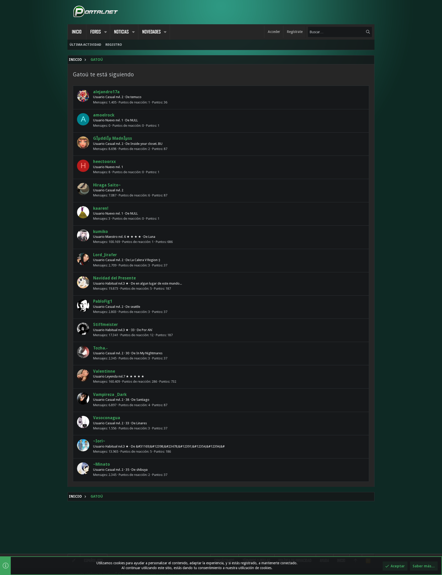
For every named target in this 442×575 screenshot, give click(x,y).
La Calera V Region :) (145, 260)
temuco (135, 97)
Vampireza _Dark (110, 394)
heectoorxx (104, 161)
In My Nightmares (149, 353)
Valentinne (104, 371)
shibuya (142, 470)
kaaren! (100, 208)
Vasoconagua (106, 417)
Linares (141, 423)
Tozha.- (100, 348)
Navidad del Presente (114, 278)
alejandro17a (106, 91)
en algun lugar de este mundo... (159, 283)
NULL (134, 120)
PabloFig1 (102, 301)
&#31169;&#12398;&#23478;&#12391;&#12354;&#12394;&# (180, 446)
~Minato (101, 464)
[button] (105, 32)
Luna (151, 237)
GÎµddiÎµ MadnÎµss (112, 138)
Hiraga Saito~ (107, 185)
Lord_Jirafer (105, 254)
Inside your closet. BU (146, 144)
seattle (135, 307)
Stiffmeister (105, 324)
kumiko (100, 231)
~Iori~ (99, 441)
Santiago (142, 400)
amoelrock (103, 115)
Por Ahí (147, 330)
